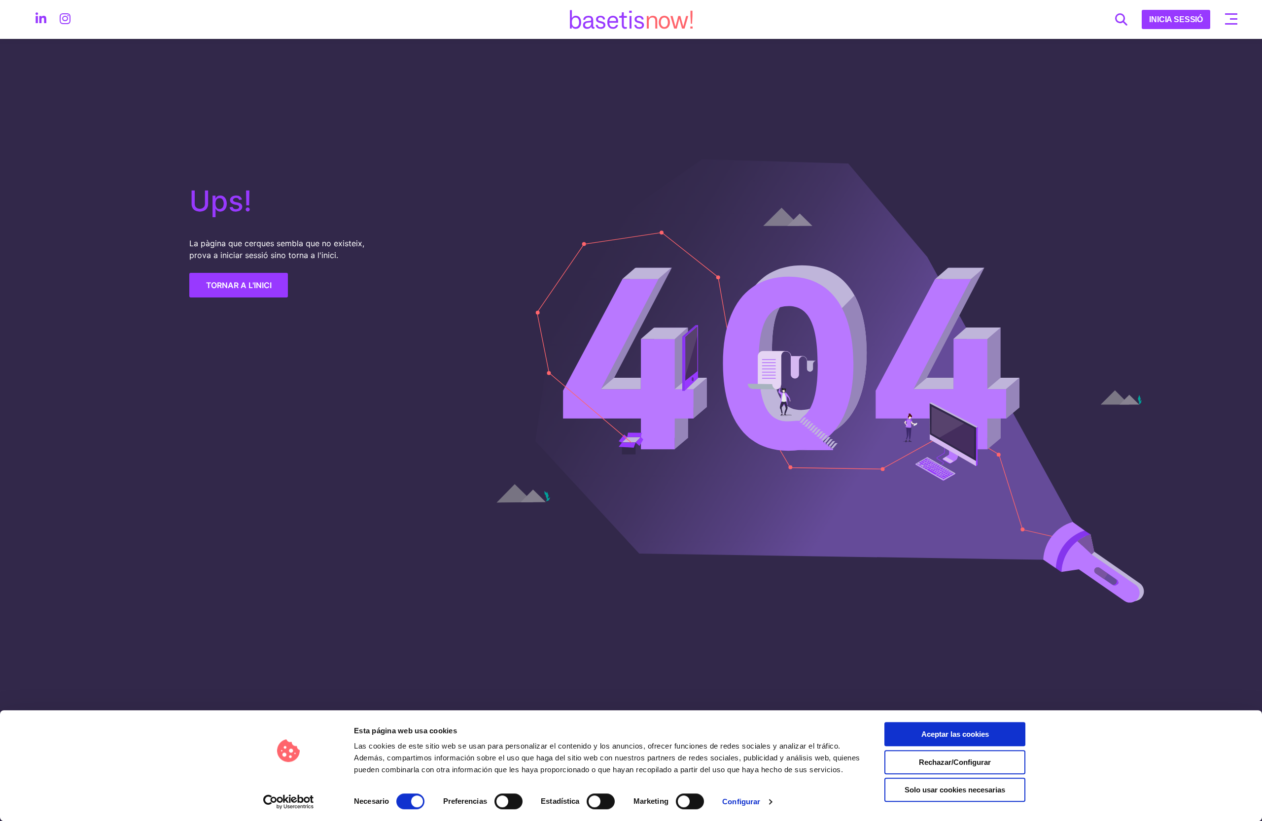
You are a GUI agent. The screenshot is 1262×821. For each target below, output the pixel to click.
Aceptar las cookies (955, 734)
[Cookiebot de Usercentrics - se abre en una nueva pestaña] (288, 801)
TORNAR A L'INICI (239, 285)
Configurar (741, 801)
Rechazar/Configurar (955, 762)
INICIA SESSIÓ (1176, 19)
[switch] (508, 801)
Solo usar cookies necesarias (955, 790)
